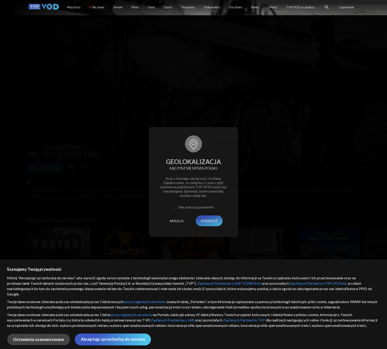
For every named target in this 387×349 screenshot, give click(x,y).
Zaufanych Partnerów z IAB (172, 320)
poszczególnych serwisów (145, 301)
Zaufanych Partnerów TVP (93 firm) (318, 283)
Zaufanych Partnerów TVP (244, 320)
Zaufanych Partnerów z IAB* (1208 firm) (229, 283)
